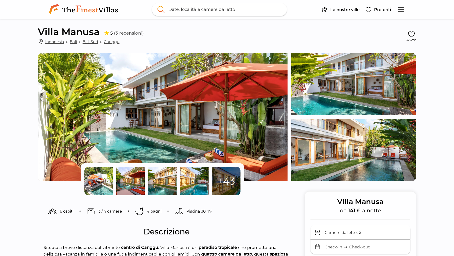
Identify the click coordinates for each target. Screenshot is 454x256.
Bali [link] (73, 41)
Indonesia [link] (54, 41)
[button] (340, 9)
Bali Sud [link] (90, 41)
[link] (84, 9)
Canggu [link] (111, 41)
